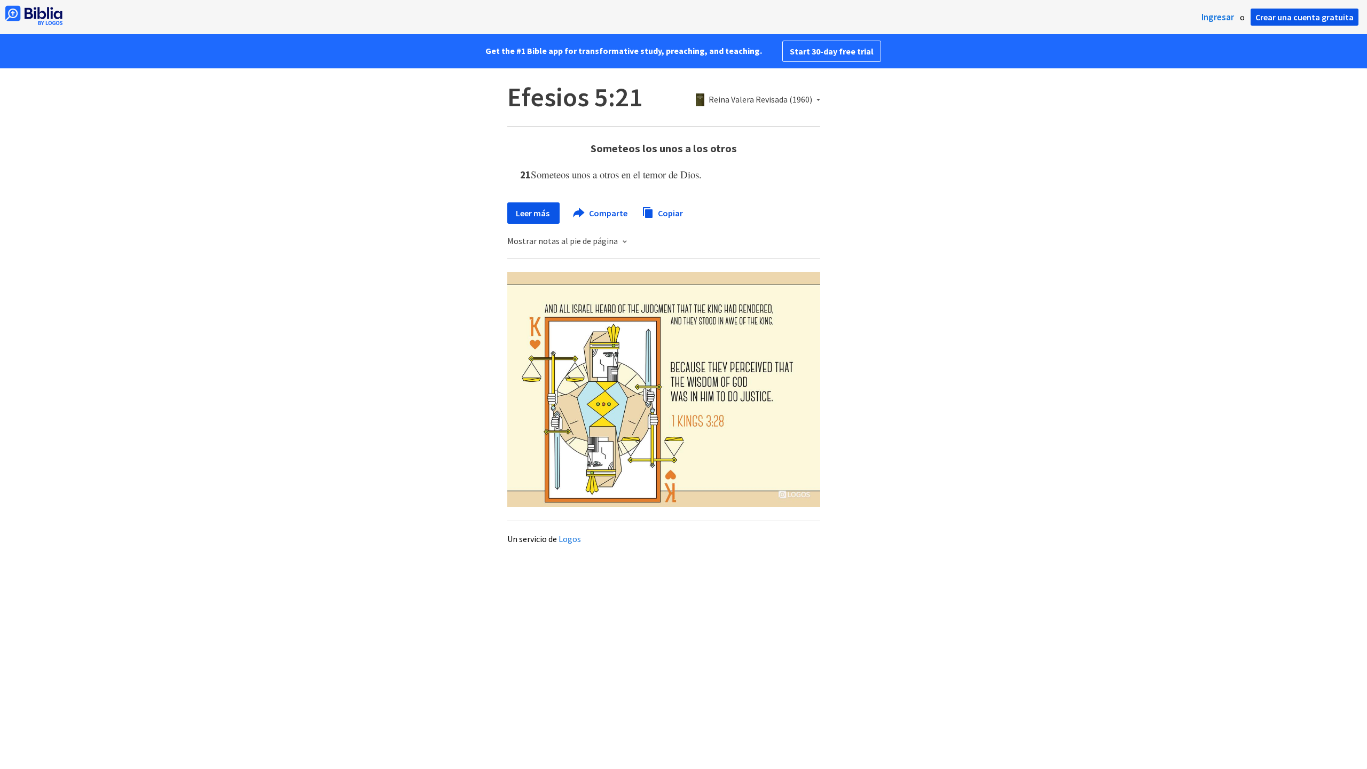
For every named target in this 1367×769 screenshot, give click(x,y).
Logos (570, 538)
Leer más (533, 213)
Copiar (669, 212)
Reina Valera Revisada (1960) (760, 100)
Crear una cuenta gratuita (1304, 17)
